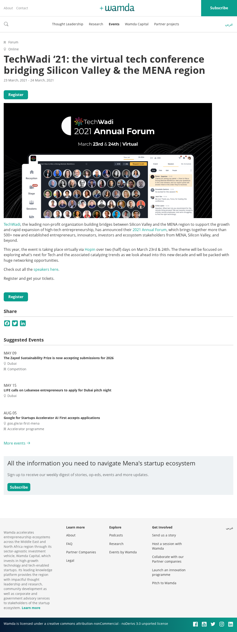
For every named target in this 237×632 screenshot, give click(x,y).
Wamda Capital (137, 24)
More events (14, 443)
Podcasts (116, 535)
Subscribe (219, 7)
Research (96, 24)
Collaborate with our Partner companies (168, 559)
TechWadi (12, 224)
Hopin (90, 249)
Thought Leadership (67, 24)
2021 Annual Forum (150, 229)
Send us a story (164, 535)
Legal (70, 560)
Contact (22, 8)
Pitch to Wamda (164, 583)
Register (15, 94)
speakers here (46, 269)
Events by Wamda (123, 552)
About (8, 8)
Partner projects (166, 24)
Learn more (31, 608)
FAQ (69, 544)
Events (114, 24)
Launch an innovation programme (169, 572)
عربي (229, 24)
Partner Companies (81, 552)
